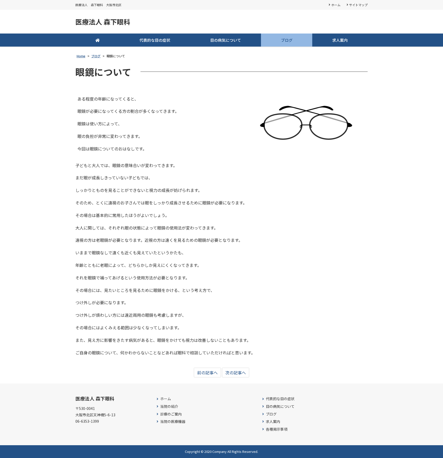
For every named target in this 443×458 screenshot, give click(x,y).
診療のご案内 (171, 414)
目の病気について (225, 40)
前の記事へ (207, 372)
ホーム (335, 5)
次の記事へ (235, 372)
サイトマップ (358, 5)
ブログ (287, 40)
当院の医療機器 (172, 421)
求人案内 (340, 40)
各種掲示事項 (276, 429)
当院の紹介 (169, 406)
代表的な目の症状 (154, 40)
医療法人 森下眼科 (102, 21)
